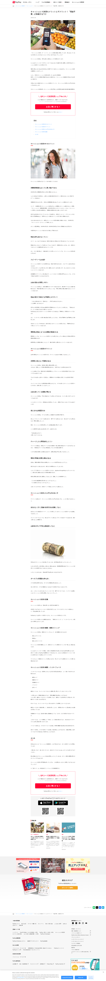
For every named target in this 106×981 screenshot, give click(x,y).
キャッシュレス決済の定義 (41, 131)
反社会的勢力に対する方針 (76, 945)
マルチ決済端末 (46, 2)
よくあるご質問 (58, 923)
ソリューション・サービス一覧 (19, 948)
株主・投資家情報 (23, 964)
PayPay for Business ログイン (19, 941)
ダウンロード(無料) (67, 887)
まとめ (36, 134)
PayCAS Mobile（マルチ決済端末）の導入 (29, 932)
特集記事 (21, 925)
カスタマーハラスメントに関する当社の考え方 (80, 952)
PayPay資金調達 (43, 941)
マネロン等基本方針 (75, 949)
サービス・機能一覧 (32, 923)
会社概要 (14, 964)
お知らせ (65, 923)
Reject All (80, 977)
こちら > (60, 112)
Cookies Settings (91, 977)
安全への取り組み (49, 923)
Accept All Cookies (67, 977)
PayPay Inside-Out (59, 964)
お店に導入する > (53, 107)
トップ (37, 2)
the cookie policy (20, 977)
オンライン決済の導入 (17, 934)
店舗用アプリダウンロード (33, 941)
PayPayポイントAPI (17, 949)
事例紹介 (67, 2)
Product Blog (49, 964)
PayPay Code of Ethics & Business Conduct (80, 935)
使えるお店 (23, 923)
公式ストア (15, 925)
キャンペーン (41, 923)
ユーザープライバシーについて (77, 939)
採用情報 (42, 964)
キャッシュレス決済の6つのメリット (43, 124)
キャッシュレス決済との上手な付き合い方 (44, 129)
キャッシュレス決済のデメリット (42, 126)
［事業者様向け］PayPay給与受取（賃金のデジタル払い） (39, 948)
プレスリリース (33, 964)
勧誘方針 (73, 947)
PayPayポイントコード (59, 948)
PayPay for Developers (45, 934)
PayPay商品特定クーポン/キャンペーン (31, 949)
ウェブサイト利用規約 (75, 943)
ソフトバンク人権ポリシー (76, 933)
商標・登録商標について (76, 930)
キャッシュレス (30, 5)
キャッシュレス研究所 (78, 2)
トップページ (15, 932)
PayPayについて (16, 923)
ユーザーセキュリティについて (77, 941)
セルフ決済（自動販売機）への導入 (31, 934)
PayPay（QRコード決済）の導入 (47, 932)
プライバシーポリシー (75, 937)
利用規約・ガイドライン (76, 928)
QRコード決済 (57, 2)
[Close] (103, 972)
